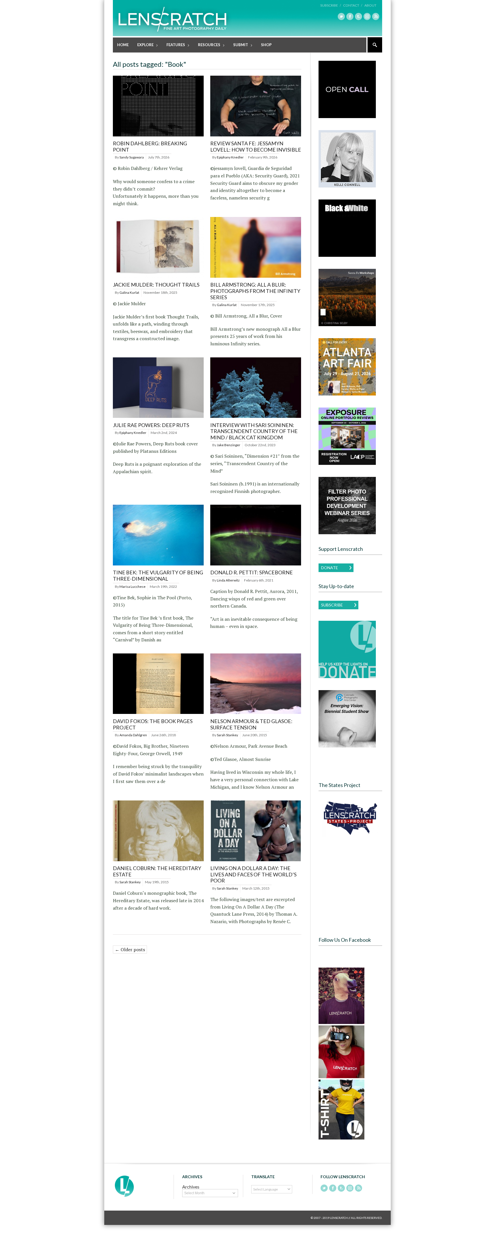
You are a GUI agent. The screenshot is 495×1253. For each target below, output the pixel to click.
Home (123, 44)
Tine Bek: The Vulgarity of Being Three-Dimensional (158, 575)
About (370, 5)
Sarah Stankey (227, 735)
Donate (329, 567)
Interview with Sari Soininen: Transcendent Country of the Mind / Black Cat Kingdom (254, 431)
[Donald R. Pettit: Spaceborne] (255, 565)
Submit (238, 45)
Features (173, 45)
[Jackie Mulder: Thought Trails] (158, 277)
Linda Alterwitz (228, 580)
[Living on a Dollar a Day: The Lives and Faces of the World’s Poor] (255, 861)
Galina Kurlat (129, 292)
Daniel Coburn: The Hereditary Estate (157, 871)
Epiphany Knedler (230, 157)
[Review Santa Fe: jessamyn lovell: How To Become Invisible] (255, 136)
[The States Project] (350, 818)
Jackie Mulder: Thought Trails (156, 284)
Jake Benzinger (228, 445)
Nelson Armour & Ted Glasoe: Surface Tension (251, 724)
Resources (207, 45)
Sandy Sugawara (131, 157)
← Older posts (130, 949)
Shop (266, 44)
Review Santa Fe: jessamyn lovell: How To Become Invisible (255, 146)
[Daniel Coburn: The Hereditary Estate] (158, 861)
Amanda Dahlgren (133, 735)
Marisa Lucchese (132, 586)
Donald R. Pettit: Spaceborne (251, 572)
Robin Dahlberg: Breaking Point (150, 146)
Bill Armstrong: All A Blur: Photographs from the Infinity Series (255, 290)
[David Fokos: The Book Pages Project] (158, 714)
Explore (143, 45)
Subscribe (332, 604)
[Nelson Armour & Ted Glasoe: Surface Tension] (255, 714)
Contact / (352, 5)
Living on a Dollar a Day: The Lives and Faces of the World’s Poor (253, 874)
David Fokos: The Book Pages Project (152, 724)
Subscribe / (330, 5)
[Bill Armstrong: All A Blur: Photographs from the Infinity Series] (255, 277)
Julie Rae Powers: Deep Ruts (151, 425)
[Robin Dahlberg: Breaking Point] (158, 136)
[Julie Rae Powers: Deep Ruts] (158, 418)
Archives (190, 1186)
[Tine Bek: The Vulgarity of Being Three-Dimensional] (158, 565)
